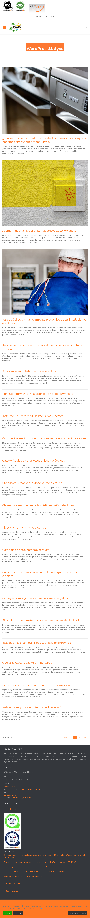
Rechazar (17, 913)
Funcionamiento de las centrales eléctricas (30, 371)
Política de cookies (11, 891)
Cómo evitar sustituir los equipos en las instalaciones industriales (44, 438)
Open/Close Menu (4, 27)
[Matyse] (46, 27)
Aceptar (7, 913)
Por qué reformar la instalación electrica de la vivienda (37, 393)
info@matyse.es (9, 786)
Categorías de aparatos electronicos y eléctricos (33, 460)
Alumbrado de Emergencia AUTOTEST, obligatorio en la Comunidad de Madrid (34, 871)
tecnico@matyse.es (11, 795)
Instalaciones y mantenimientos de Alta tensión (32, 707)
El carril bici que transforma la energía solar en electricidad (40, 620)
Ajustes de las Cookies (77, 913)
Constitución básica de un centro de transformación (36, 685)
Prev (65, 737)
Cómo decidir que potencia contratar (26, 550)
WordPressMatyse (45, 48)
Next (85, 737)
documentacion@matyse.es (29, 789)
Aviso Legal (8, 899)
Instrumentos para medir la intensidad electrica (32, 416)
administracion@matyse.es (21, 798)
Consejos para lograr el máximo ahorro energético (35, 598)
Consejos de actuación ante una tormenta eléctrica (23, 876)
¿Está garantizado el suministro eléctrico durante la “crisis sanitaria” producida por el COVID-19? (40, 862)
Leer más (38, 908)
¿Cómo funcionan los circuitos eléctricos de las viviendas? (40, 230)
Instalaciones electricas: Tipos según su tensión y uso (36, 642)
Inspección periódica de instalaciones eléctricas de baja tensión (28, 867)
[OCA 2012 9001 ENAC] (15, 12)
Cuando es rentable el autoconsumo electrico (32, 483)
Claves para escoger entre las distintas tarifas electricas (38, 505)
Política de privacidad (12, 883)
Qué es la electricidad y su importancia (27, 662)
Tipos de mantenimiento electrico (24, 527)
